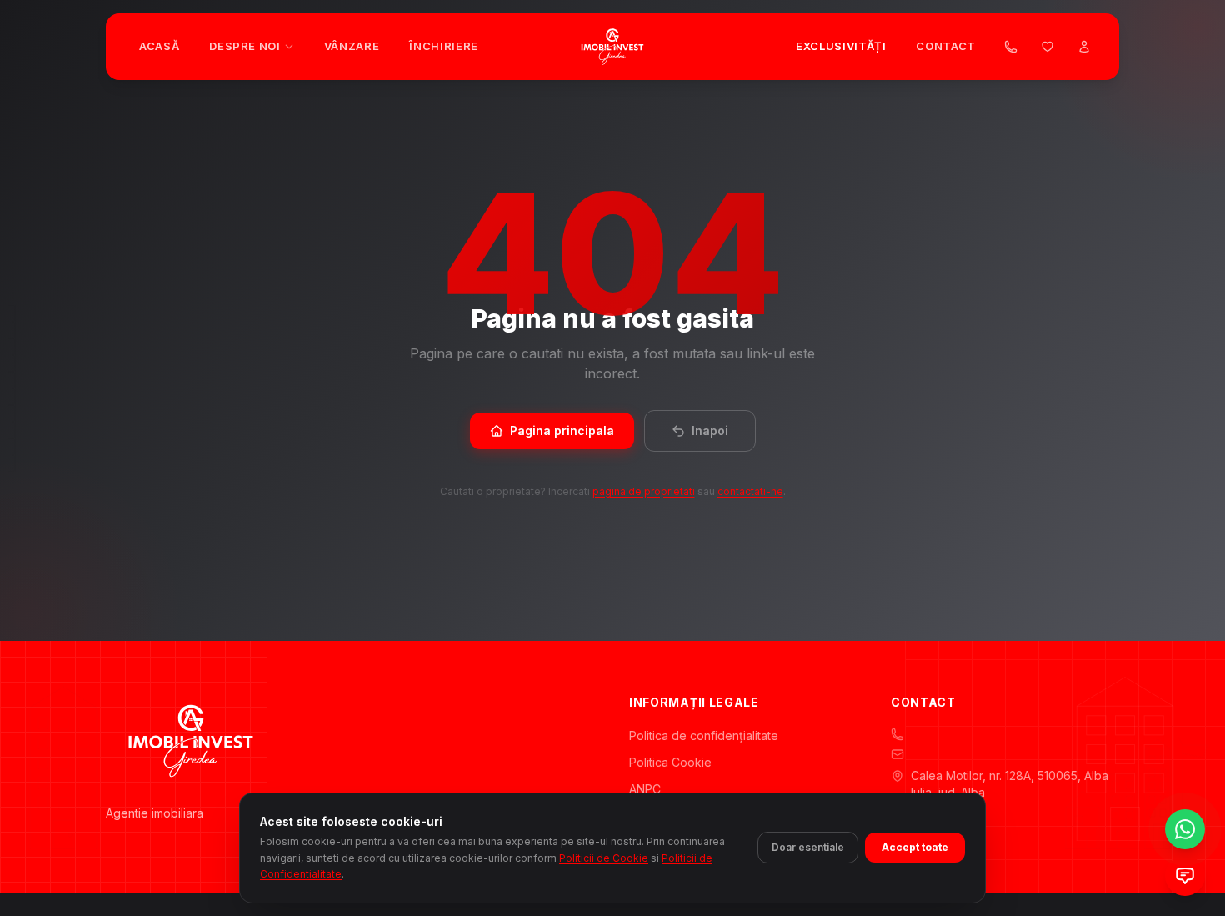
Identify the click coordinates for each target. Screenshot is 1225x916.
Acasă (159, 46)
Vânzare (352, 46)
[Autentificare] (1084, 47)
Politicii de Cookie (603, 857)
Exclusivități (841, 46)
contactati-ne (750, 491)
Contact (946, 46)
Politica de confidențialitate (703, 735)
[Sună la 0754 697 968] (1011, 47)
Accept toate (915, 847)
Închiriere (443, 46)
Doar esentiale (808, 847)
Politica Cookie (670, 762)
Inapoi (710, 430)
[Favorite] (1047, 47)
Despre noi (245, 46)
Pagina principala (562, 430)
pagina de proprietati (643, 491)
